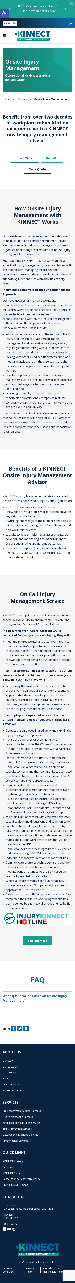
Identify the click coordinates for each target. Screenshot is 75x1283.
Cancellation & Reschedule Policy (21, 1179)
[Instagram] (14, 1229)
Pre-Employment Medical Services (22, 1110)
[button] (4, 13)
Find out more (37, 941)
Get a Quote (37, 169)
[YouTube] (9, 1229)
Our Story (8, 1060)
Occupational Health (19, 75)
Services (22, 99)
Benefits (52, 158)
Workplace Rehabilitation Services (21, 1122)
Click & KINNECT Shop (15, 1185)
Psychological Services (15, 1140)
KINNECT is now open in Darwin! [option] (37, 8)
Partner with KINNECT (15, 1090)
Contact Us (10, 23)
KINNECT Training (13, 1161)
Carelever (8, 1167)
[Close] (71, 3)
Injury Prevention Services (17, 1128)
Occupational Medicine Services (20, 1134)
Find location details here (39, 11)
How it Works (25, 158)
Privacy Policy (30, 1270)
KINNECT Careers (13, 1173)
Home (6, 99)
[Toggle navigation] (4, 35)
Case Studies (10, 1072)
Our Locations (11, 1066)
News (6, 1078)
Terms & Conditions (9, 1270)
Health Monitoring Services (18, 1116)
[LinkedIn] (4, 1229)
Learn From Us (11, 1084)
